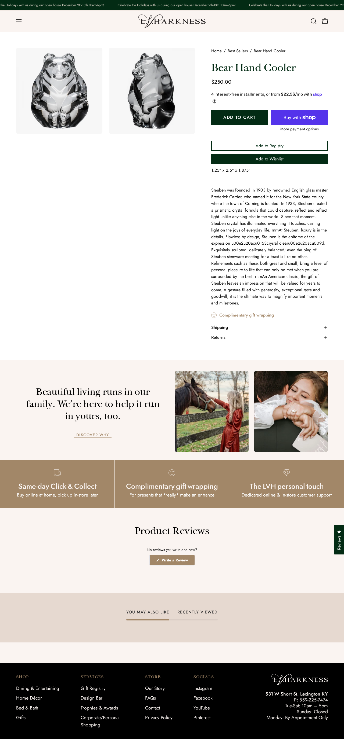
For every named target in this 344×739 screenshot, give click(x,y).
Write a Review (177, 561)
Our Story (155, 688)
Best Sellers (238, 51)
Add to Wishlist (270, 159)
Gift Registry (93, 688)
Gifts (21, 717)
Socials (204, 676)
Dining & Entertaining (37, 688)
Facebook (203, 697)
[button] (313, 21)
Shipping (219, 327)
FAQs (150, 697)
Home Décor (29, 697)
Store (153, 676)
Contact (152, 707)
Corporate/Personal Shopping (100, 721)
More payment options (299, 129)
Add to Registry (270, 146)
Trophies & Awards (99, 707)
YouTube (202, 707)
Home (216, 51)
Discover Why (92, 435)
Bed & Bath (27, 707)
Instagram (203, 688)
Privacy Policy (159, 717)
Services (92, 676)
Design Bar (91, 697)
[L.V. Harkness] (172, 21)
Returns (218, 337)
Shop (22, 676)
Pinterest (202, 717)
